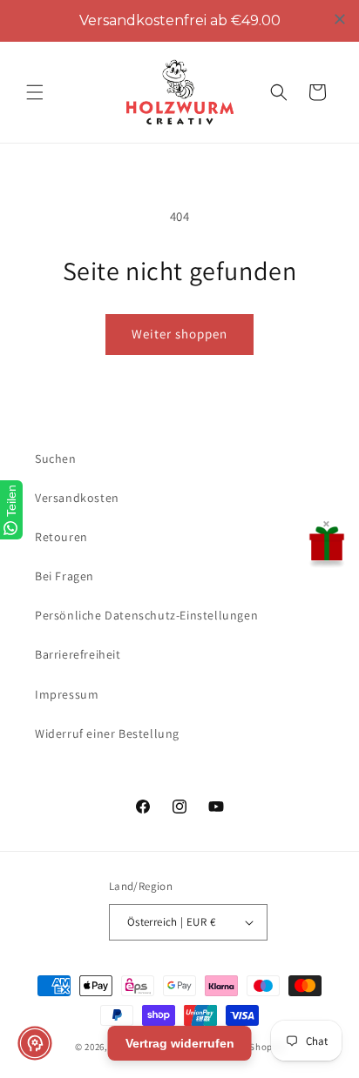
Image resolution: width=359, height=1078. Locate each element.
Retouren (61, 537)
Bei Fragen (64, 576)
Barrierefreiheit (78, 654)
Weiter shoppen (179, 333)
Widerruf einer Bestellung (107, 733)
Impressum (66, 694)
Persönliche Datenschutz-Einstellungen (146, 615)
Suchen (56, 458)
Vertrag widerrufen (179, 1043)
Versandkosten (77, 498)
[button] (35, 92)
